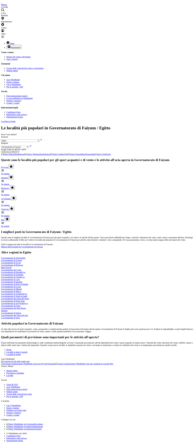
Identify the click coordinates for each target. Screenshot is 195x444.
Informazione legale (14, 117)
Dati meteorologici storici (16, 96)
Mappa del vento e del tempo (18, 57)
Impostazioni (15, 48)
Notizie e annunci (13, 101)
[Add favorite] (11, 166)
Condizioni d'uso (13, 112)
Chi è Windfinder (13, 84)
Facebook (39, 424)
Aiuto (12, 43)
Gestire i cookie (13, 103)
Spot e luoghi (12, 59)
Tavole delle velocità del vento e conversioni (25, 68)
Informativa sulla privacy (16, 114)
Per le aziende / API (14, 87)
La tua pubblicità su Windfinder (19, 98)
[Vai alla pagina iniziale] (1, 2)
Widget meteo (12, 71)
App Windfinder (13, 80)
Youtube (38, 429)
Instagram (39, 426)
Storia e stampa (12, 82)
